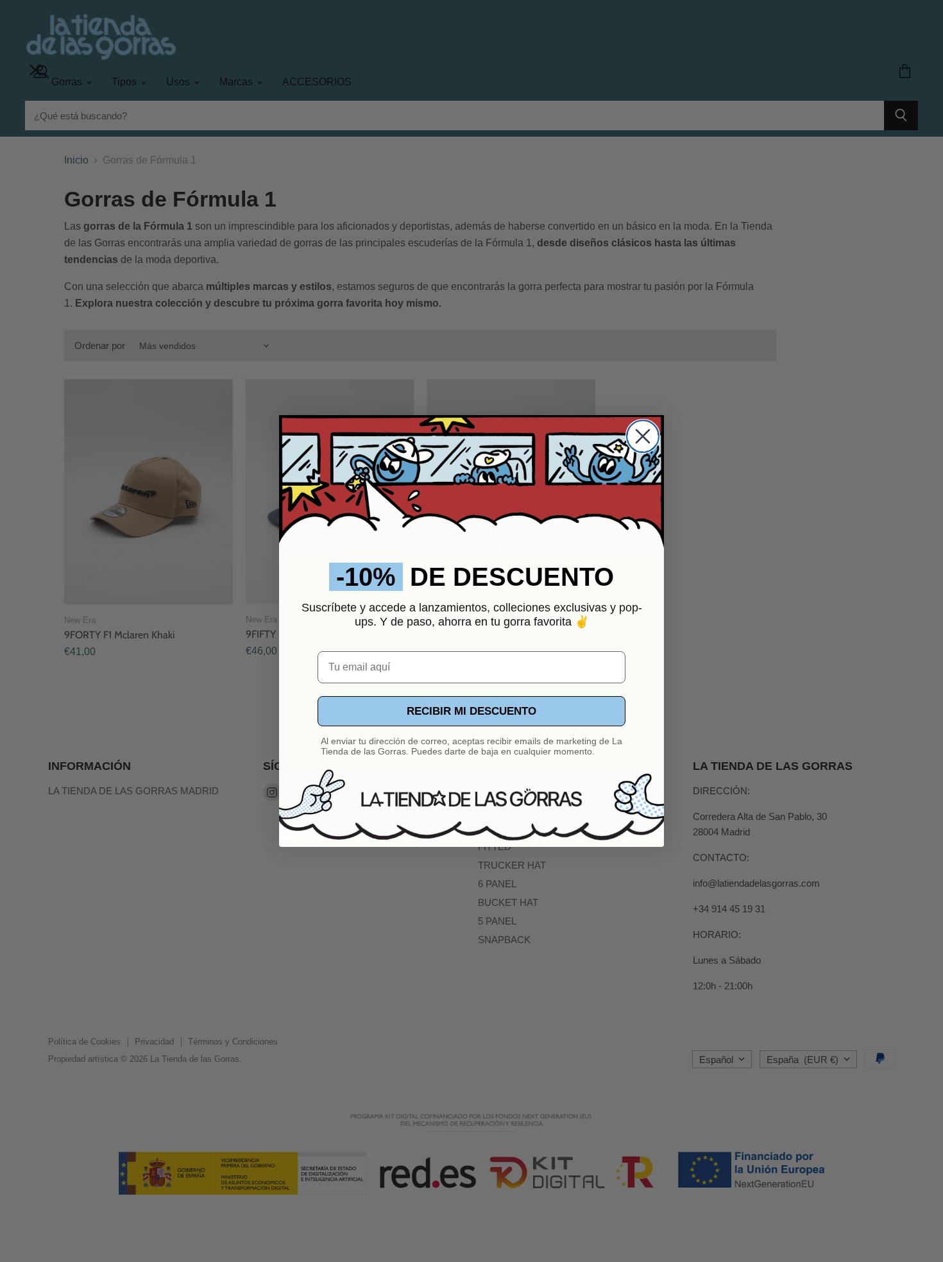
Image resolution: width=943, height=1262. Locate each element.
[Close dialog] (643, 436)
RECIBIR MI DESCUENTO (471, 711)
